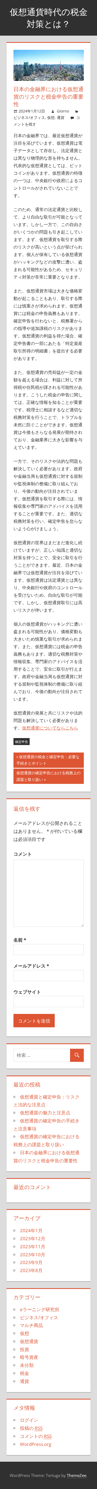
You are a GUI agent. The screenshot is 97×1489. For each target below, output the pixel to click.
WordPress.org (35, 1444)
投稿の (31, 1428)
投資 (24, 1349)
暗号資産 (29, 1357)
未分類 (27, 1365)
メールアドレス (31, 966)
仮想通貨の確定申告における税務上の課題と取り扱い (48, 777)
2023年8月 (31, 1270)
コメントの (36, 1436)
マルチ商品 (31, 1325)
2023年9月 (31, 1262)
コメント (22, 854)
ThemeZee (76, 1475)
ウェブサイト (27, 992)
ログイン (29, 1420)
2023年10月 (32, 1254)
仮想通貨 (29, 1341)
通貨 (60, 117)
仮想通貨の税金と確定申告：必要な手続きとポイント (47, 761)
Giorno (63, 111)
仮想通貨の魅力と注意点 (45, 1113)
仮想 (51, 117)
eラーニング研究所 (39, 1309)
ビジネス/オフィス (29, 117)
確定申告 (21, 741)
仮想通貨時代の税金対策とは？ (49, 17)
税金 (24, 1373)
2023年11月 (32, 1246)
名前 (19, 940)
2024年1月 (31, 1230)
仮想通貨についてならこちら (50, 728)
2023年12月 (32, 1238)
